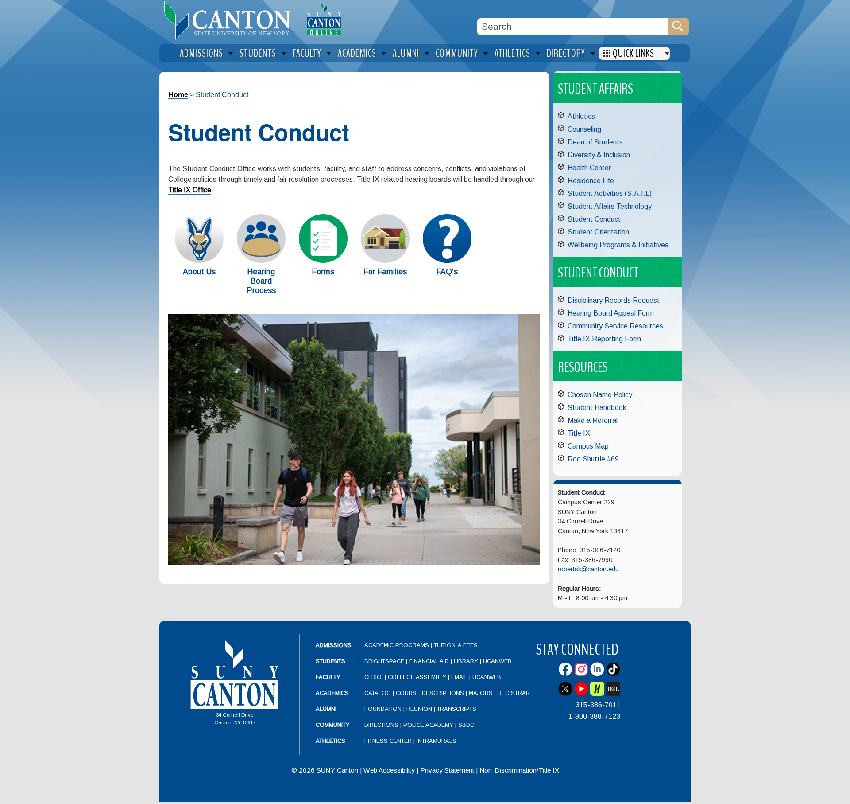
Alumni (326, 709)
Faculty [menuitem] (307, 53)
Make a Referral (593, 420)
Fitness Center (388, 741)
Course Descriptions (430, 693)
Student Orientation (598, 232)
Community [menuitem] (457, 53)
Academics (332, 693)
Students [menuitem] (258, 53)
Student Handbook (597, 407)
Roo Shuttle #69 (593, 459)
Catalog (377, 693)
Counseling (584, 129)
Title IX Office (189, 190)
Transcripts (456, 709)
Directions (381, 725)
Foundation (383, 709)
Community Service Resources (615, 326)
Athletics (581, 116)
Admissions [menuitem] (201, 53)
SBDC (466, 725)
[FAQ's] (447, 260)
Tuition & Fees (456, 645)
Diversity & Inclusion (599, 155)
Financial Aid (429, 661)
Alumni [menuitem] (406, 53)
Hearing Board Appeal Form (611, 313)
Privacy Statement (447, 770)
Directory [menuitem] (566, 53)
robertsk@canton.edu (588, 569)
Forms (323, 271)
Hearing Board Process (261, 281)
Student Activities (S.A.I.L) (610, 193)
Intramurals (436, 741)
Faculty (328, 677)
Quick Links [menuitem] (633, 53)
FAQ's (447, 271)
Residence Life (591, 180)
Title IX (579, 433)
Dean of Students (595, 142)
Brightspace (384, 661)
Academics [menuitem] (357, 53)
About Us (199, 271)
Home (178, 94)
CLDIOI (373, 677)
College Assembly (417, 677)
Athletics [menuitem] (512, 53)
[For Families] (385, 260)
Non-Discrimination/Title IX (519, 770)
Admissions (334, 645)
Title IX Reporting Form (604, 339)
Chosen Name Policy (600, 394)
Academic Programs (397, 645)
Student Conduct (594, 219)
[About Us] (199, 260)
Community (333, 725)
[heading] (231, 20)
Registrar (514, 693)
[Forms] (323, 260)
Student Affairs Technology (610, 206)
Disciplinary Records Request (614, 300)
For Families (385, 271)
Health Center (589, 168)
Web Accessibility (389, 770)
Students (330, 661)
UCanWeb (497, 661)
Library (466, 661)
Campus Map (588, 446)
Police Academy (428, 725)
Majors (481, 693)
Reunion (419, 709)
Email (459, 677)
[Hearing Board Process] (261, 260)
